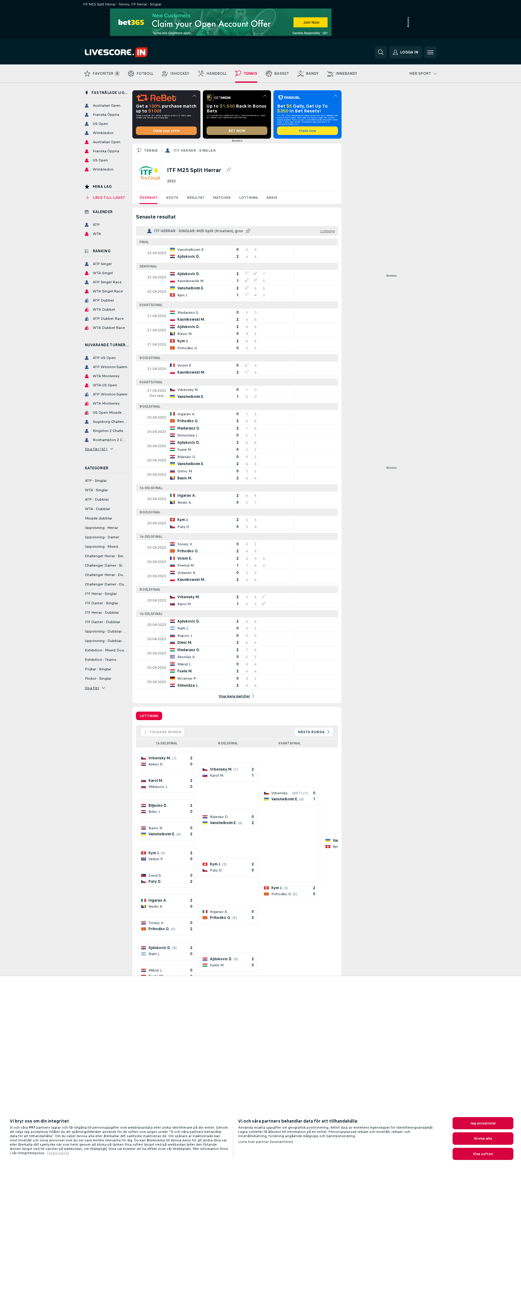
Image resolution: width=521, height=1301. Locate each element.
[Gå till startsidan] (126, 52)
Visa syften (483, 1154)
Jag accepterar (483, 1123)
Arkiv (271, 197)
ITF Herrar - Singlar (194, 150)
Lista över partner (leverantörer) (265, 1142)
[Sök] (381, 52)
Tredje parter (58, 1153)
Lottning (248, 197)
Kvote (172, 197)
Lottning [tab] (149, 716)
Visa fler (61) (96, 449)
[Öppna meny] (430, 52)
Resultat (195, 197)
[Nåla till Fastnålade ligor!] (228, 170)
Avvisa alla (483, 1138)
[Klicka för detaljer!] (237, 253)
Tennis (151, 150)
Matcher (222, 197)
